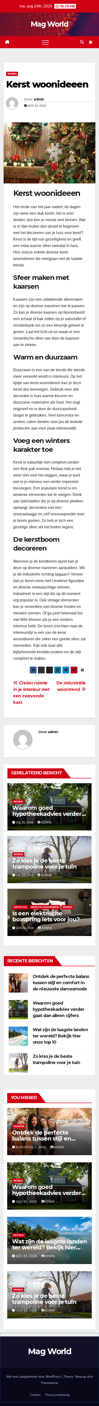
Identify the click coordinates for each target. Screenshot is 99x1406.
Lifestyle (20, 907)
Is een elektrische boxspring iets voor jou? (46, 916)
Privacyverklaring (57, 1395)
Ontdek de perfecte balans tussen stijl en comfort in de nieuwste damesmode (61, 983)
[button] (82, 42)
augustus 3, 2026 (31, 1147)
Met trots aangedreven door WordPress (34, 1376)
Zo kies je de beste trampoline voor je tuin (44, 863)
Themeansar (49, 1383)
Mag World (49, 24)
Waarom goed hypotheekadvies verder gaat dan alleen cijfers (46, 813)
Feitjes (18, 1235)
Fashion (18, 1126)
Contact (35, 1395)
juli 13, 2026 (27, 1310)
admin (39, 99)
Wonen (12, 73)
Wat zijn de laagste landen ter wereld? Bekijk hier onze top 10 (60, 1036)
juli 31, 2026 (27, 1201)
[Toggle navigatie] (45, 42)
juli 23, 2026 (27, 1256)
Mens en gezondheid (45, 907)
